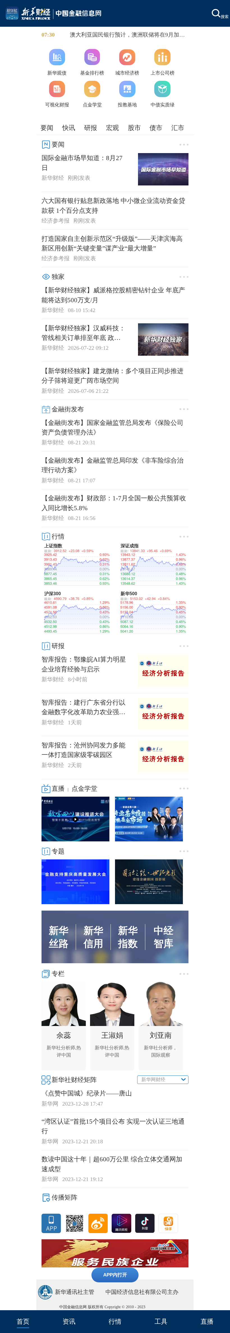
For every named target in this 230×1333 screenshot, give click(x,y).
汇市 (177, 127)
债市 (156, 127)
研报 (90, 127)
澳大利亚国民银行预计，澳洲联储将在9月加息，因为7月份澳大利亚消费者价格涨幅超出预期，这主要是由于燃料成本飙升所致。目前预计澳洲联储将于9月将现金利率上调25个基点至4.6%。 (129, 35)
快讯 (68, 127)
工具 (161, 1321)
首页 (23, 1321)
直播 (207, 1321)
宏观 (112, 127)
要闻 (46, 127)
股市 (134, 127)
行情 (115, 1321)
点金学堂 (84, 788)
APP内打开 (115, 1275)
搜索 (225, 16)
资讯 (69, 1321)
